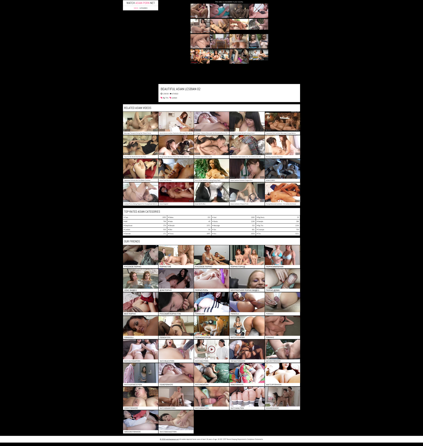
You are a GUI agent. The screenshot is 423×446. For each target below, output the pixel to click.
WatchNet (140, 3)
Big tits (165, 97)
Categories (143, 8)
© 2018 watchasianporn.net (169, 439)
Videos (136, 8)
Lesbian (174, 97)
